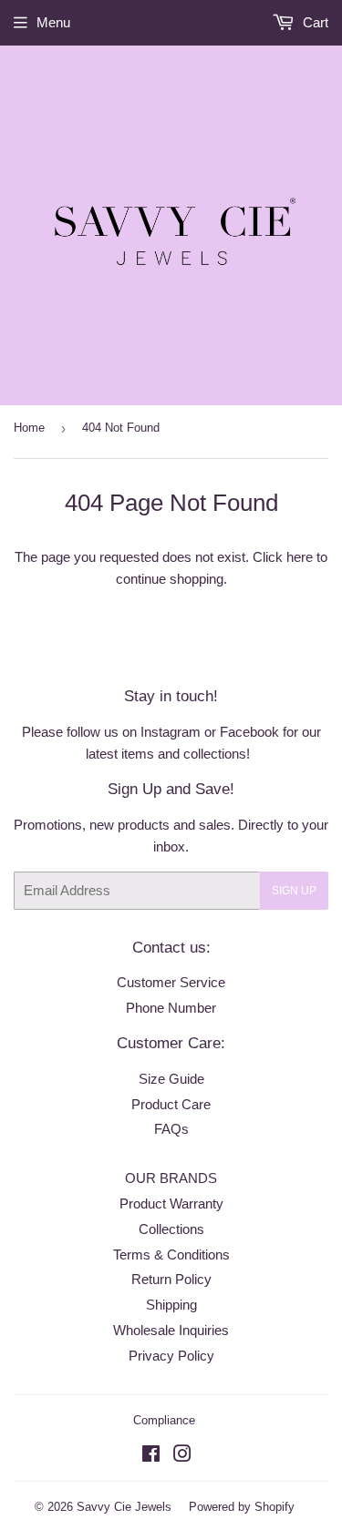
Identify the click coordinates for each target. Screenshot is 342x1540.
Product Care (171, 1104)
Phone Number (171, 1007)
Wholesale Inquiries (171, 1330)
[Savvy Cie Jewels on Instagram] (182, 1456)
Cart (313, 22)
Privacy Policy (171, 1355)
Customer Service (171, 982)
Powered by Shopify (242, 1507)
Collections (171, 1229)
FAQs (171, 1129)
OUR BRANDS (171, 1178)
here (299, 557)
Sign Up (294, 890)
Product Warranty (171, 1203)
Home (29, 427)
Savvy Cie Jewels (124, 1507)
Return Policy (171, 1279)
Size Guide (171, 1078)
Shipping (171, 1304)
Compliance (164, 1420)
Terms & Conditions (171, 1254)
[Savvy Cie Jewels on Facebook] (151, 1456)
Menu (53, 22)
